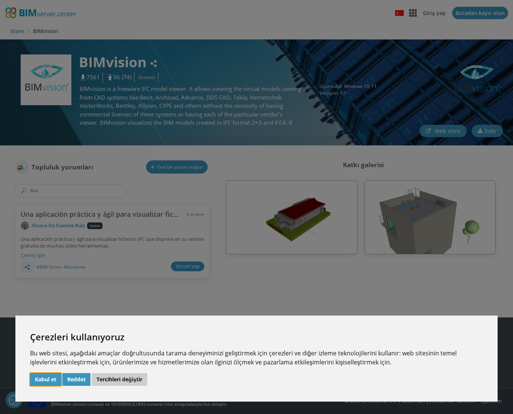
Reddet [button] (76, 379)
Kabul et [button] (45, 379)
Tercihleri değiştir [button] (119, 379)
